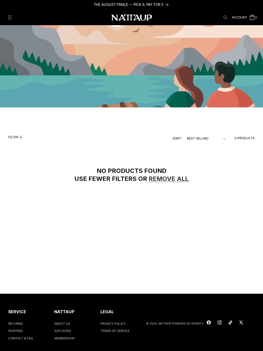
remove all (169, 178)
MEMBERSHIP (64, 338)
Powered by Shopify (187, 323)
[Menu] (9, 17)
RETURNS (15, 324)
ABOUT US (62, 324)
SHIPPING (15, 331)
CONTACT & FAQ (20, 338)
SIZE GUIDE (62, 331)
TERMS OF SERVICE (115, 331)
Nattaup (164, 323)
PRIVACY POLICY (113, 324)
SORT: (177, 138)
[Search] (225, 17)
